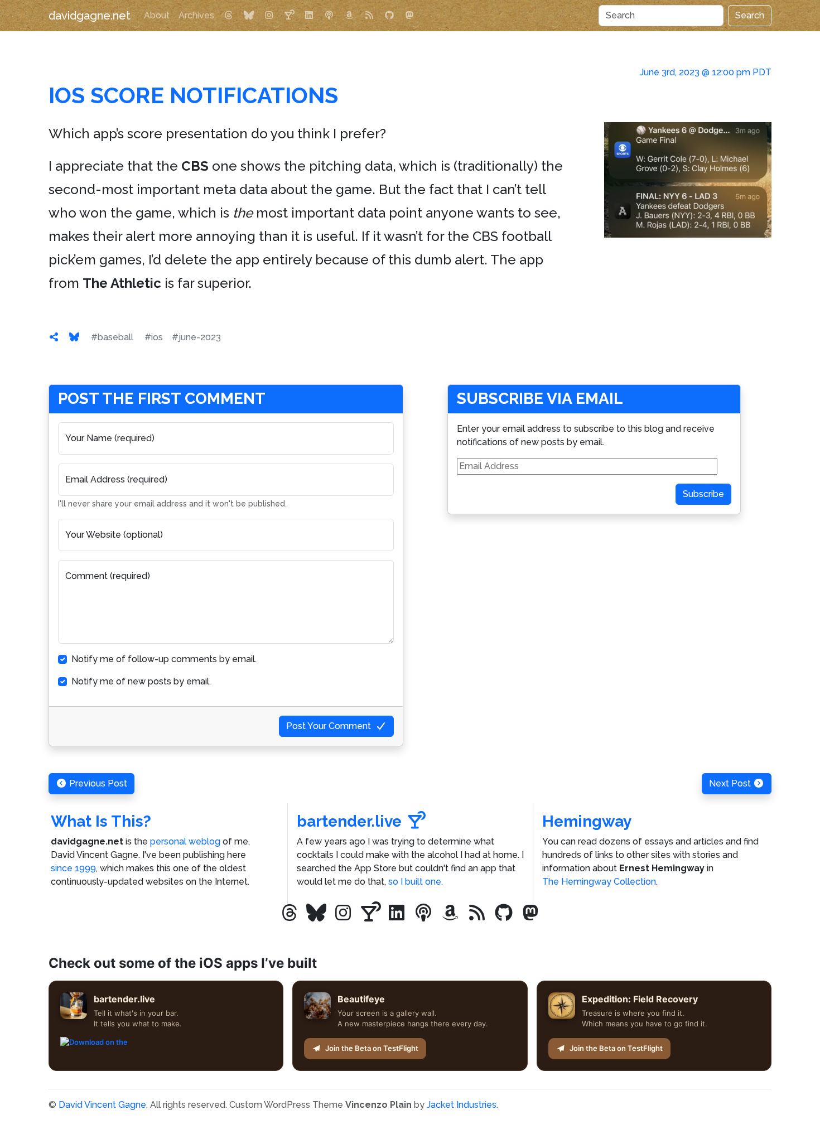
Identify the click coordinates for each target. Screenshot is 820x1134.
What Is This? (101, 821)
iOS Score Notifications (193, 95)
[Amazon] (349, 15)
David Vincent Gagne (102, 1104)
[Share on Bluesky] (74, 337)
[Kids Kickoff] (329, 15)
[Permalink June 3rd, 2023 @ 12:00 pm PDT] (54, 337)
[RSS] (369, 15)
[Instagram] (269, 15)
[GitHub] (389, 15)
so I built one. (415, 881)
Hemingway (586, 821)
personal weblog (185, 841)
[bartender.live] (289, 15)
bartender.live (349, 821)
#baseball (112, 337)
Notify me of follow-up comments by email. (164, 659)
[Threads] (229, 15)
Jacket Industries (461, 1104)
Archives (196, 15)
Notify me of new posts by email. (141, 681)
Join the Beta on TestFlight (371, 1048)
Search (749, 15)
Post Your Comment (328, 726)
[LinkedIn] (309, 15)
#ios (153, 337)
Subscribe (703, 494)
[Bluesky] (249, 15)
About (157, 15)
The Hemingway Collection (599, 881)
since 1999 (73, 868)
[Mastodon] (409, 15)
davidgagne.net (90, 15)
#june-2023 (196, 337)
